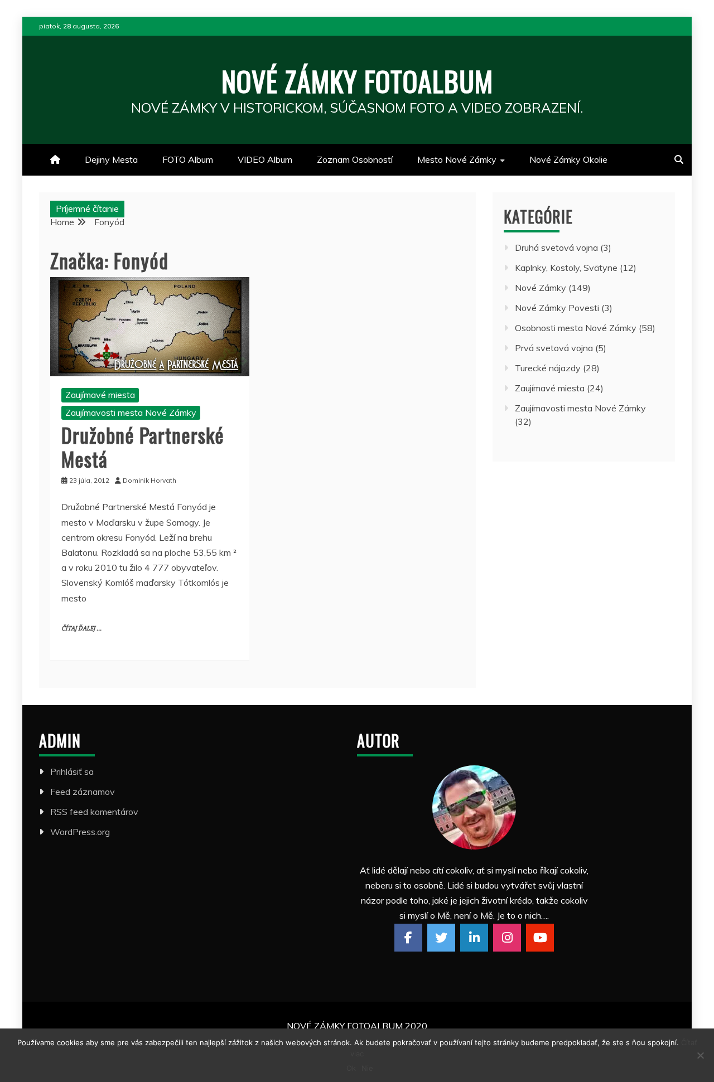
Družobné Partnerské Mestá (142, 446)
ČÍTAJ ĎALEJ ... (81, 628)
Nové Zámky (540, 287)
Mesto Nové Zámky (456, 159)
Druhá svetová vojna (556, 247)
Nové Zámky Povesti (557, 307)
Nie (367, 1068)
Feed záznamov (82, 791)
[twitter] (441, 938)
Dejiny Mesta (111, 159)
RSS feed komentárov (94, 811)
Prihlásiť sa (72, 771)
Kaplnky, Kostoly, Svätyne (566, 267)
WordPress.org (80, 831)
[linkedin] (474, 938)
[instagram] (507, 938)
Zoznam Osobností (355, 159)
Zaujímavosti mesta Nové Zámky (130, 412)
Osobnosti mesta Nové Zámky (575, 327)
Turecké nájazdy (548, 367)
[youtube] (540, 938)
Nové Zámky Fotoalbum (357, 80)
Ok (351, 1068)
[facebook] (408, 938)
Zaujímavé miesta (100, 394)
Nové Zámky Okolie (568, 159)
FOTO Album (187, 159)
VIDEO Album (265, 159)
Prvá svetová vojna (554, 347)
